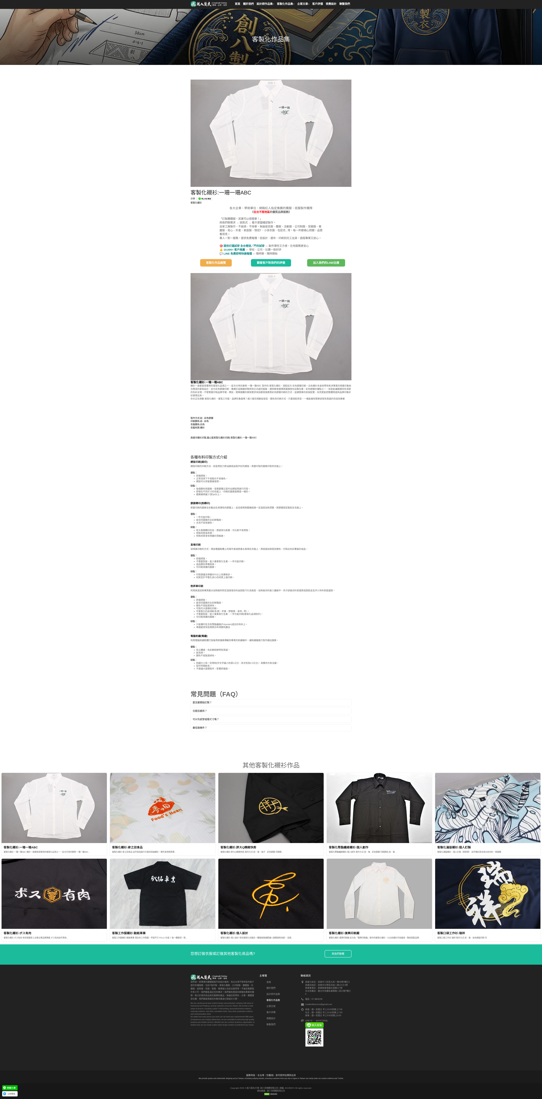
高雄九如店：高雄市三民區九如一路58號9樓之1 (327, 982)
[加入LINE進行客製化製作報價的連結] (10, 1087)
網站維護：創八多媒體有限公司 (271, 1091)
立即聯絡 (11, 1094)
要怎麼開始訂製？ (202, 702)
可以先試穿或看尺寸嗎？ (206, 719)
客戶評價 (271, 1012)
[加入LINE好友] (314, 1025)
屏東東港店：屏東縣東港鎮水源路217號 (323, 988)
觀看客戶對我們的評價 (271, 262)
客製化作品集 (273, 1000)
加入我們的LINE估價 (326, 262)
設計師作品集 (273, 994)
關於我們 (271, 988)
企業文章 (271, 1006)
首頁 (268, 982)
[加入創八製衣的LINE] (314, 1037)
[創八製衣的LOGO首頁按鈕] (209, 3)
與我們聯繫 (338, 953)
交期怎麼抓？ (200, 711)
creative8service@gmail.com (318, 1004)
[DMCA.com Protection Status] (271, 1094)
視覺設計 (271, 1018)
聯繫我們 (271, 1024)
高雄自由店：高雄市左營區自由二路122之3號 (326, 985)
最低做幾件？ (200, 727)
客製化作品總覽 (216, 262)
